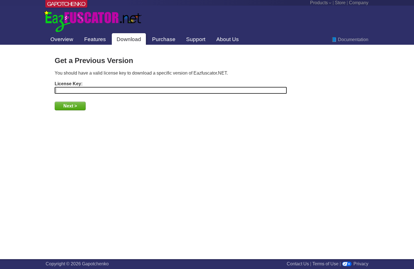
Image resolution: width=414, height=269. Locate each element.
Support (195, 39)
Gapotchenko (66, 4)
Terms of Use (325, 263)
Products (319, 2)
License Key (68, 83)
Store (340, 2)
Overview (61, 39)
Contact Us (298, 263)
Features (95, 39)
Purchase (163, 39)
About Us (227, 39)
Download (129, 39)
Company (358, 2)
